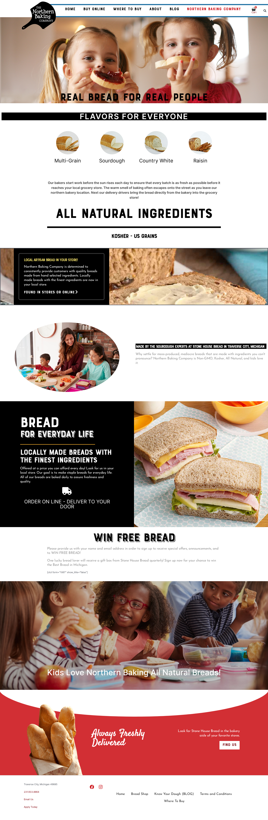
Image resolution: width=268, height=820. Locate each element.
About (155, 9)
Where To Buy (127, 9)
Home (70, 9)
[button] (265, 10)
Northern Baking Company (214, 9)
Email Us (28, 799)
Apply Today (31, 806)
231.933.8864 (31, 791)
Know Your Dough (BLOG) (174, 794)
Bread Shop (139, 794)
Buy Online (94, 9)
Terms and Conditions (216, 794)
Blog (174, 9)
